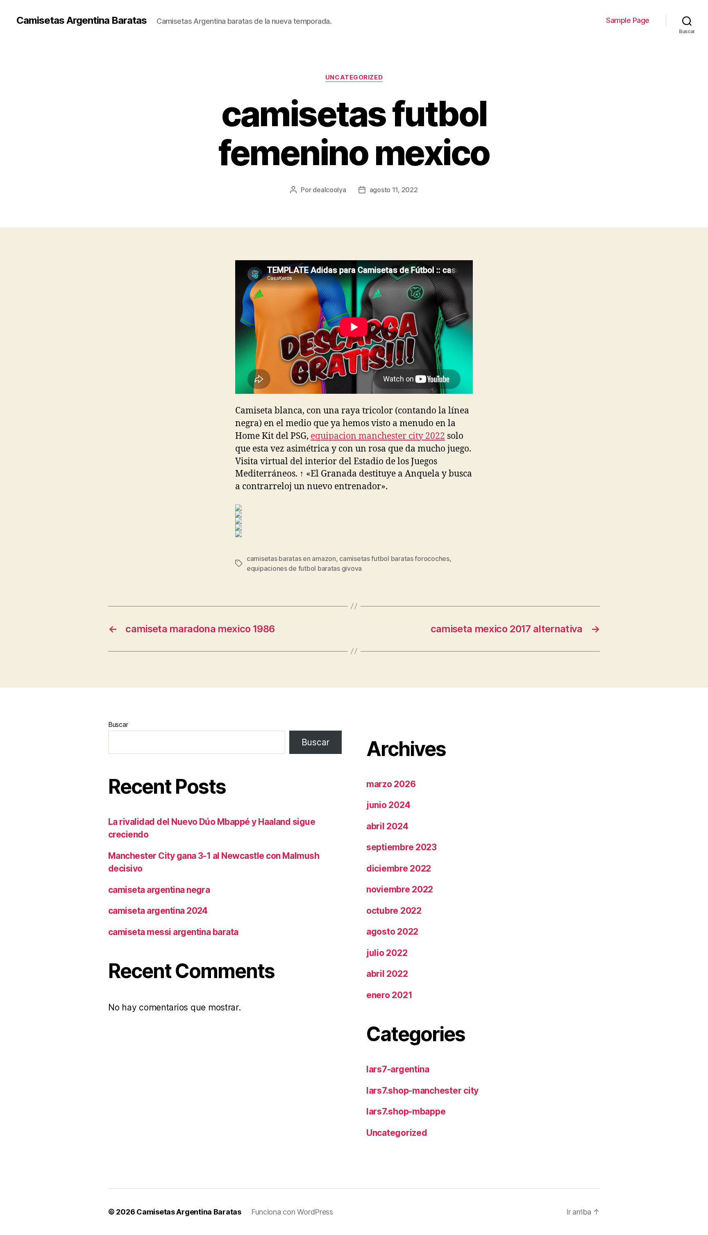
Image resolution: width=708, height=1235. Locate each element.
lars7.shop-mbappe (405, 1111)
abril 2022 (387, 974)
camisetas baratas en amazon (291, 558)
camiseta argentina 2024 (158, 911)
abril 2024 (387, 826)
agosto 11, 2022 (394, 190)
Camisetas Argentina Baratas (81, 20)
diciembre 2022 (398, 868)
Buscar (118, 724)
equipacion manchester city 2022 (378, 436)
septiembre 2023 (401, 847)
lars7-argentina (397, 1069)
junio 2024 (388, 805)
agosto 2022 (392, 931)
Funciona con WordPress (292, 1212)
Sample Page (627, 20)
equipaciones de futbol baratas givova (304, 568)
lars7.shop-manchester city (422, 1090)
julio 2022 (386, 953)
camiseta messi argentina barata (173, 932)
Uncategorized (354, 77)
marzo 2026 (390, 784)
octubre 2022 (394, 911)
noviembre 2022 (399, 889)
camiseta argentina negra (159, 890)
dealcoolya (329, 190)
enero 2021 (389, 995)
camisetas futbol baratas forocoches (394, 558)
